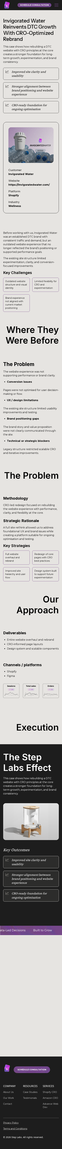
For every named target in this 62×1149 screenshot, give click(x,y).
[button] (56, 5)
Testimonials (30, 1098)
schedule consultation (34, 5)
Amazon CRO (50, 1098)
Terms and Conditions (15, 1128)
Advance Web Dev (50, 1105)
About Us (8, 1092)
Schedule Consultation (31, 1069)
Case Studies (30, 1092)
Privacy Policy (11, 1122)
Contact (7, 1103)
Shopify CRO (50, 1092)
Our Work (8, 1098)
